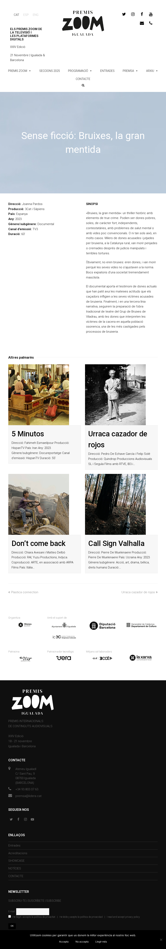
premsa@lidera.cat (28, 796)
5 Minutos (28, 434)
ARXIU (150, 70)
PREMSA (128, 70)
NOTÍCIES (14, 868)
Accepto (64, 941)
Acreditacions (17, 853)
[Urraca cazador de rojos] (115, 394)
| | (76, 917)
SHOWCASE (16, 861)
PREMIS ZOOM (17, 70)
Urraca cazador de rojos (138, 592)
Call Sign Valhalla (116, 543)
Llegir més (101, 941)
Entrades (14, 845)
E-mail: (12, 911)
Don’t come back (39, 543)
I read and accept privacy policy (123, 917)
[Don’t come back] (38, 504)
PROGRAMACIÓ (78, 70)
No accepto (82, 941)
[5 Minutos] (38, 394)
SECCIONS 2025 (49, 70)
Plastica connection (24, 592)
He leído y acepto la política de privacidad (81, 917)
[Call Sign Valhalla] (115, 504)
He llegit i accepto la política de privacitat (34, 917)
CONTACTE (83, 79)
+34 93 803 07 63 (26, 789)
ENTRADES (107, 70)
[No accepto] (161, 940)
